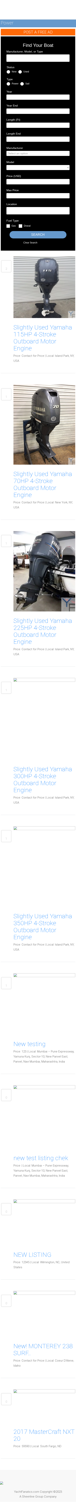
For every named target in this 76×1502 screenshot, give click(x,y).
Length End (13, 133)
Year (9, 91)
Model (10, 162)
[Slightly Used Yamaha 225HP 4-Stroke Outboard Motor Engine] (44, 571)
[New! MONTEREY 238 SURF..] (44, 1313)
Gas (13, 226)
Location (11, 204)
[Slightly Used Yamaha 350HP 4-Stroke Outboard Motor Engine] (44, 866)
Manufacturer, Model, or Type (24, 51)
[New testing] (44, 1003)
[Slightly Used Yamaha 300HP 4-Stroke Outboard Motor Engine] (44, 718)
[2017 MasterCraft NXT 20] (44, 1405)
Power (15, 83)
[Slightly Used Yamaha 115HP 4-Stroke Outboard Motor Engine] (44, 287)
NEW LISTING (32, 1254)
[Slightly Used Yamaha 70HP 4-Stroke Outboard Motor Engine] (44, 424)
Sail (27, 83)
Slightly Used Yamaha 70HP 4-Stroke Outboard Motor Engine (42, 484)
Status (10, 67)
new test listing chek (40, 1158)
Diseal (27, 226)
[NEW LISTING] (44, 1222)
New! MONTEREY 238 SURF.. (43, 1349)
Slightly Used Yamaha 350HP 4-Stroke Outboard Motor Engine (42, 926)
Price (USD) (13, 176)
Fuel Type (12, 220)
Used (26, 71)
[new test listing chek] (44, 1117)
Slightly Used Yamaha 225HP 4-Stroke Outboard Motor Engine (42, 631)
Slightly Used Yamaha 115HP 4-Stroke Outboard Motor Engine (42, 338)
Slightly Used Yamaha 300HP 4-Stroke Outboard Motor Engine (42, 779)
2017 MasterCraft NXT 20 (43, 1435)
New (14, 71)
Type (10, 79)
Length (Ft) (13, 119)
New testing (29, 1044)
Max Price (12, 190)
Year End (12, 105)
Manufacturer (14, 148)
